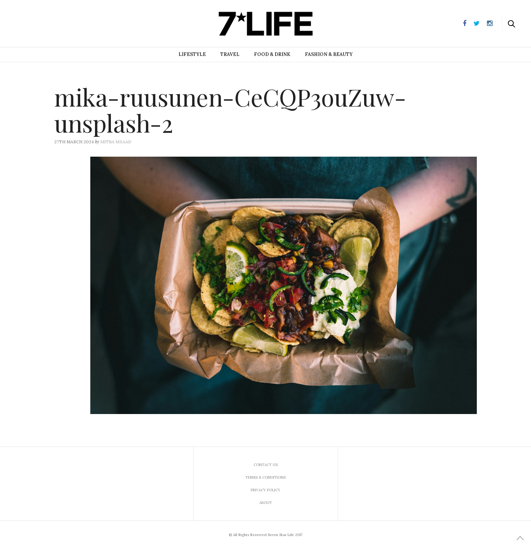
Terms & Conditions (265, 477)
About (265, 502)
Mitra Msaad (115, 141)
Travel (229, 54)
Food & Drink (272, 54)
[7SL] (42, 22)
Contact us (266, 464)
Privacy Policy (265, 490)
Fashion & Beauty (329, 54)
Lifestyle (192, 54)
